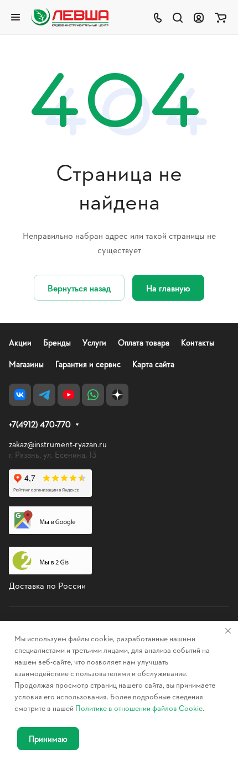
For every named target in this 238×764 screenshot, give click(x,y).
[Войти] (199, 17)
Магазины (26, 364)
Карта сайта (153, 364)
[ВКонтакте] (20, 395)
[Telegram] (44, 395)
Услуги (94, 342)
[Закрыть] (228, 631)
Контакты (197, 342)
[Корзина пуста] (220, 17)
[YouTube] (69, 395)
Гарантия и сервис (88, 364)
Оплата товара (143, 342)
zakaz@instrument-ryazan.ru (58, 444)
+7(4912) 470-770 (40, 425)
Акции (20, 342)
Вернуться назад (79, 287)
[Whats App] (93, 395)
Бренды (57, 342)
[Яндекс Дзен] (117, 395)
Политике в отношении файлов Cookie (139, 708)
